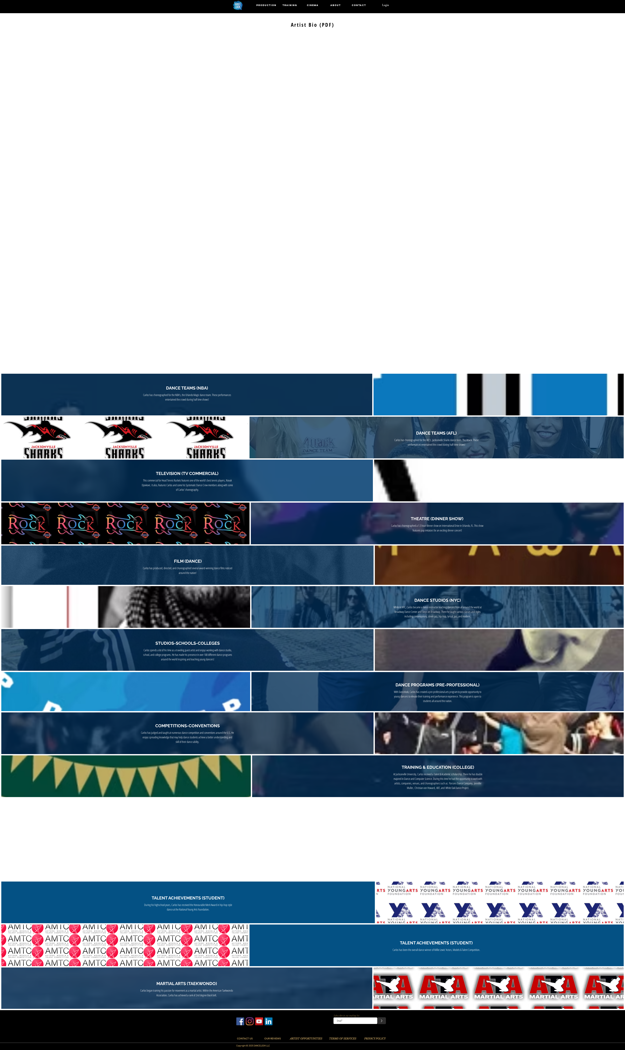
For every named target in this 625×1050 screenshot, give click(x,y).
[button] (266, 5)
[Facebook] (240, 1021)
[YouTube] (259, 1021)
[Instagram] (250, 1021)
